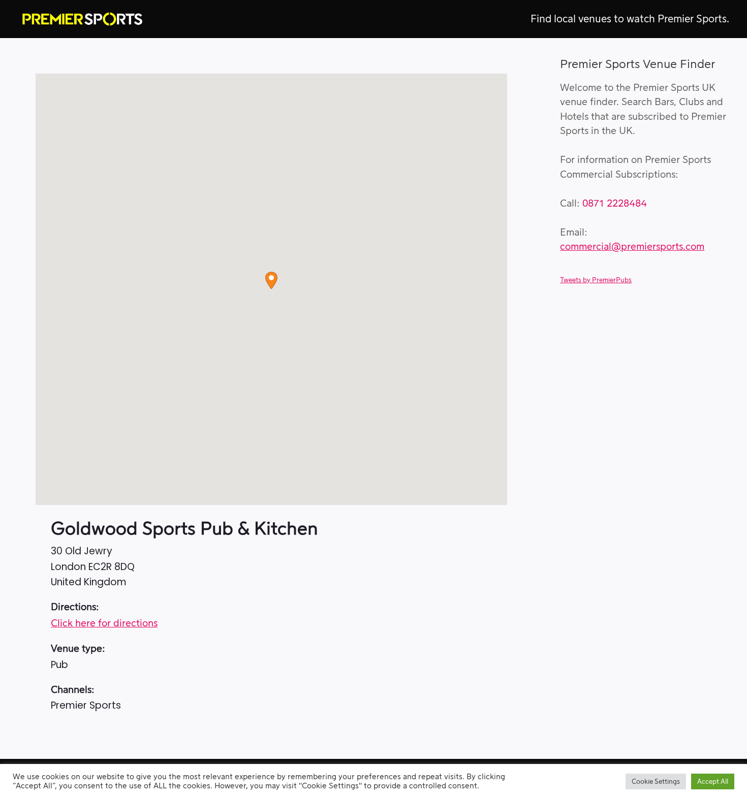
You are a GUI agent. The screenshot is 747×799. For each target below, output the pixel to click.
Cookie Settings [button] (656, 781)
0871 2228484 (614, 204)
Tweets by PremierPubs (596, 280)
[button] (271, 280)
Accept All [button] (712, 781)
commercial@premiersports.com (632, 247)
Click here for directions (104, 623)
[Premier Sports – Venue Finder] (82, 19)
